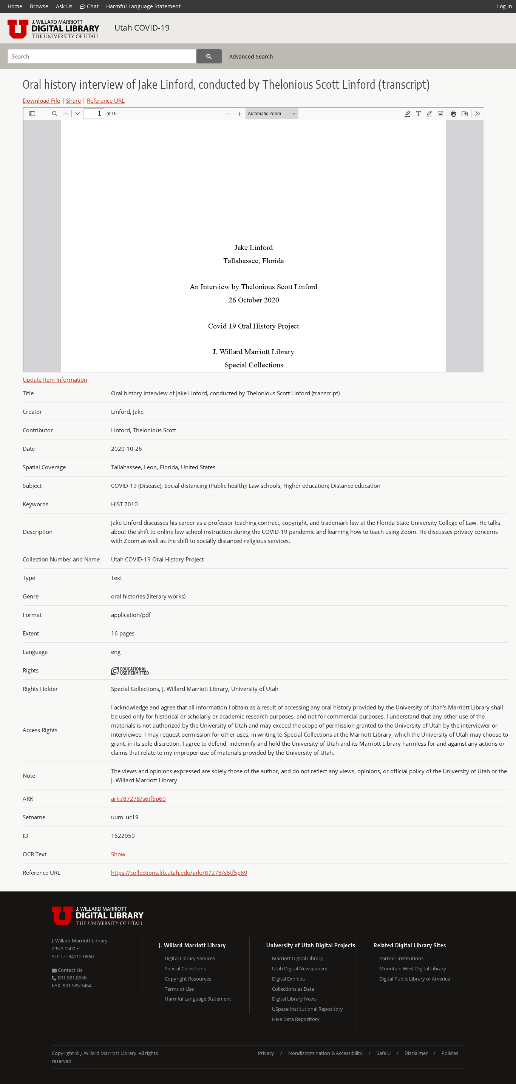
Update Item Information (55, 379)
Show (118, 854)
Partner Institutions (401, 958)
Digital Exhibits (288, 978)
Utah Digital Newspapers (299, 968)
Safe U (384, 1053)
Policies (450, 1053)
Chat (92, 6)
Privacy (266, 1053)
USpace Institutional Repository (307, 1008)
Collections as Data (293, 988)
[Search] (209, 56)
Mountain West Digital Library (412, 968)
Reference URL (106, 100)
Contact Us (69, 970)
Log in (504, 6)
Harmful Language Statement (143, 6)
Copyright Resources (188, 978)
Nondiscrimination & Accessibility (325, 1053)
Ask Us (64, 6)
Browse (39, 6)
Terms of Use (179, 988)
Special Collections (185, 968)
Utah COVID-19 (142, 27)
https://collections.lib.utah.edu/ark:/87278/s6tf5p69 (179, 872)
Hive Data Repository (296, 1019)
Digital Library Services (190, 958)
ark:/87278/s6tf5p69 (138, 798)
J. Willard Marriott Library (80, 940)
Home (15, 6)
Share (73, 100)
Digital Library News (294, 998)
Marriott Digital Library (297, 958)
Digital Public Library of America (414, 978)
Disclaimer (416, 1053)
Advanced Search (251, 56)
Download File (41, 100)
